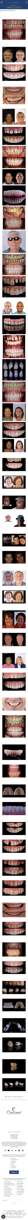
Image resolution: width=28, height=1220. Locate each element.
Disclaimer (18, 1215)
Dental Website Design (10, 1217)
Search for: (5, 1200)
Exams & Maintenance (9, 1189)
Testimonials (12, 1215)
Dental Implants (8, 1181)
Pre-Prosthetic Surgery (9, 1194)
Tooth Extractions (20, 1183)
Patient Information (11, 1211)
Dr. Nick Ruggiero (15, 1142)
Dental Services (9, 1212)
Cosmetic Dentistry (18, 1212)
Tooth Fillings (19, 1185)
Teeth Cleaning (20, 1188)
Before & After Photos (14, 1097)
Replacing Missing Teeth (9, 1183)
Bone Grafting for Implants (10, 1185)
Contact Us (14, 1172)
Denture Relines (8, 1191)
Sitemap (23, 1215)
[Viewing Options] (3, 1217)
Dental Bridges (7, 1196)
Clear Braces (19, 1194)
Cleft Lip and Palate (20, 1189)
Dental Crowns (20, 1181)
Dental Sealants (20, 1186)
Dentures (6, 1186)
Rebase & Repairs (8, 1193)
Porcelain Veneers (20, 1191)
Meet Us (24, 1213)
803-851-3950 (14, 5)
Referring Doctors (17, 1213)
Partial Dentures (8, 1188)
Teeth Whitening (20, 1193)
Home (1, 10)
